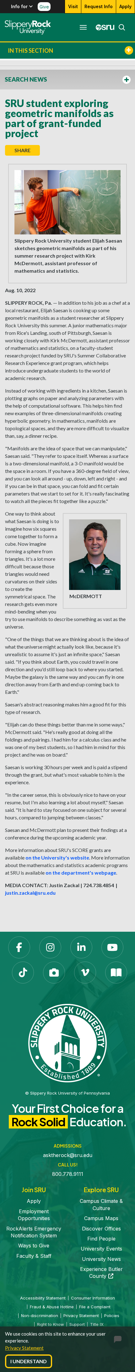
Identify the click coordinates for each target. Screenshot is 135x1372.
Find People (101, 1238)
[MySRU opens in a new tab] (103, 27)
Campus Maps (101, 1218)
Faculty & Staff (33, 1256)
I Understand (28, 1361)
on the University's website (57, 857)
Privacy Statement (24, 1348)
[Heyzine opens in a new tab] (116, 972)
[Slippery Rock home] (28, 27)
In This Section (30, 50)
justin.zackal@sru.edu (30, 893)
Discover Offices (101, 1228)
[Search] (120, 27)
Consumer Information (93, 1297)
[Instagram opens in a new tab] (50, 947)
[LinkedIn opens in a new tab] (81, 947)
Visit (73, 6)
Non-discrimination (39, 1315)
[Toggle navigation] (83, 27)
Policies (111, 1315)
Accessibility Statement (43, 1297)
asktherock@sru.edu (67, 1155)
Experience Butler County (101, 1272)
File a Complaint (95, 1306)
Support (77, 1324)
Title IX (97, 1324)
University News (101, 1259)
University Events (101, 1249)
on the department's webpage (81, 873)
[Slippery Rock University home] (67, 1043)
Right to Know (50, 1324)
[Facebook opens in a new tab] (19, 947)
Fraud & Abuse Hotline (52, 1306)
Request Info (98, 6)
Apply (125, 6)
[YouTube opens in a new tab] (112, 947)
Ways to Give (33, 1245)
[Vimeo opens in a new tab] (85, 972)
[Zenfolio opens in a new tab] (54, 972)
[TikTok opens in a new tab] (23, 972)
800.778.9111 (67, 1174)
